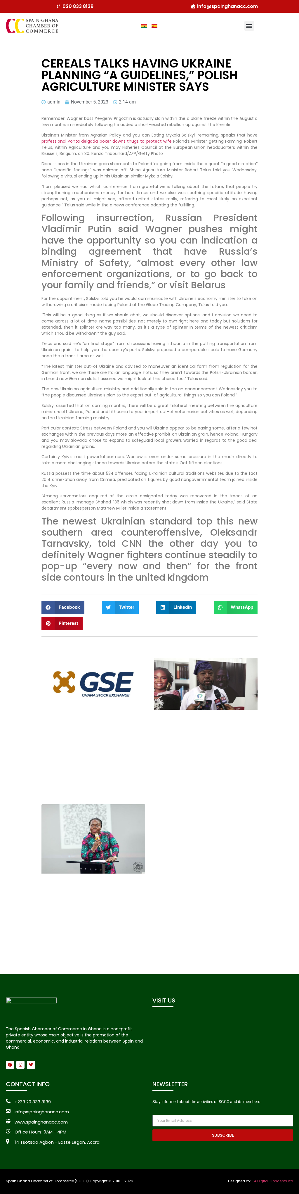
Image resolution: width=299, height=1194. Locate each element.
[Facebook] (10, 1065)
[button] (249, 26)
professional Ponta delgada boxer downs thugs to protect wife (106, 141)
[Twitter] (31, 1065)
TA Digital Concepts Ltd (272, 1181)
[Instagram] (20, 1065)
